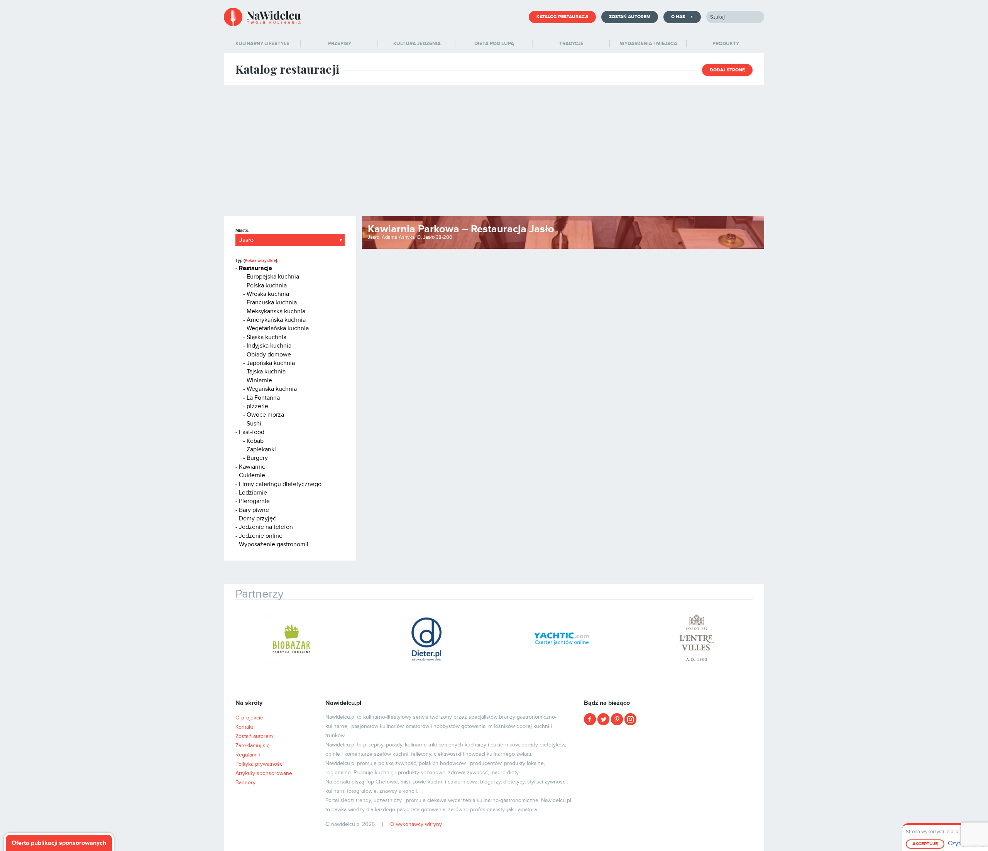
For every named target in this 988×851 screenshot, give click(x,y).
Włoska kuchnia (268, 294)
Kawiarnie (252, 467)
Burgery (257, 458)
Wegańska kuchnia (272, 389)
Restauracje (255, 268)
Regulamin (248, 754)
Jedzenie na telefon (266, 527)
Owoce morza (265, 415)
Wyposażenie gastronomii (273, 544)
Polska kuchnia (267, 285)
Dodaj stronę (727, 70)
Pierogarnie (254, 501)
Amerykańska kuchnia (276, 320)
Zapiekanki (261, 449)
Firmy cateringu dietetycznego (280, 484)
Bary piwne (254, 510)
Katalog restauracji (562, 17)
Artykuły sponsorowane (263, 773)
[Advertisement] (494, 150)
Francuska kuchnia (272, 302)
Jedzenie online (261, 536)
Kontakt (244, 727)
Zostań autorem (629, 17)
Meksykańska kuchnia (276, 311)
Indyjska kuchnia (269, 346)
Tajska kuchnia (266, 371)
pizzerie (257, 406)
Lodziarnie (253, 492)
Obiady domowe (269, 354)
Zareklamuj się (252, 745)
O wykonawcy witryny (416, 824)
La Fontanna (263, 398)
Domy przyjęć (257, 518)
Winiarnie (259, 380)
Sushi (254, 423)
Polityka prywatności (259, 764)
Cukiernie (252, 475)
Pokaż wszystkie (260, 260)
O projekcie (249, 717)
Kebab (255, 441)
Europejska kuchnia (273, 276)
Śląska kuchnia (266, 337)
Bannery (245, 782)
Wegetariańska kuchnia (278, 328)
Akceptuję (925, 844)
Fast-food (251, 432)
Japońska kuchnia (271, 363)
